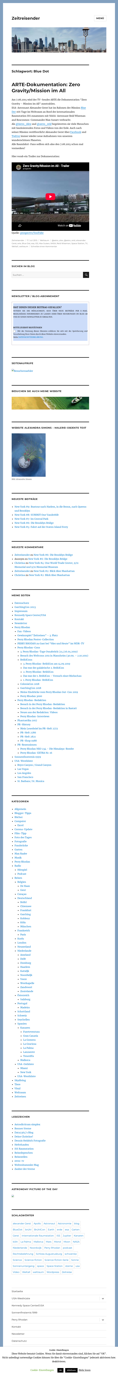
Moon (67, 1241)
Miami (24, 1068)
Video (16, 1272)
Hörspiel (22, 869)
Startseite (17, 1291)
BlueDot (17, 1229)
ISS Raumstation (24, 1148)
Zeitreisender (26, 18)
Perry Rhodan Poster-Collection (35, 639)
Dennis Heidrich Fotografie (30, 1140)
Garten (18, 849)
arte (19, 243)
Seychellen (23, 1019)
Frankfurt (25, 910)
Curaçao (21, 894)
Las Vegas (23, 769)
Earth (51, 1229)
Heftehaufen (22, 1144)
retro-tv (19, 1160)
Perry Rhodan (22, 627)
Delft (23, 958)
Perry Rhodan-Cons (28, 647)
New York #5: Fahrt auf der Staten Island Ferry (41, 526)
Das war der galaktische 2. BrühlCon (43, 667)
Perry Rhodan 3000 (31, 696)
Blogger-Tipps (23, 813)
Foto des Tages (23, 837)
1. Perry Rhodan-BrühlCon (38, 679)
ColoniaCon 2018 (29, 684)
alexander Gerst (22, 1223)
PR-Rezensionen (27, 744)
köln (15, 1241)
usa (78, 1266)
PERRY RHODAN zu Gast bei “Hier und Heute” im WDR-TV (50, 643)
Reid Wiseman (64, 243)
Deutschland (24, 898)
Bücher (19, 817)
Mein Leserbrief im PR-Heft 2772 (39, 728)
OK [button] (60, 1370)
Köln (23, 922)
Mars (48, 1241)
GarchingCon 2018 (30, 688)
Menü (100, 18)
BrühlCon (39, 1229)
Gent (23, 890)
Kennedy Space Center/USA (30, 615)
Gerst (16, 1235)
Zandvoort (26, 987)
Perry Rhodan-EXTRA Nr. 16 (36, 752)
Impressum (21, 611)
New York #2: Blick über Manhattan (54, 571)
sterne (69, 1266)
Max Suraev (44, 243)
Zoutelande (26, 991)
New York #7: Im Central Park (31, 518)
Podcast (21, 873)
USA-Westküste (24, 760)
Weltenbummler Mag (27, 1164)
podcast (67, 1247)
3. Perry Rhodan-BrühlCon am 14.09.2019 (46, 663)
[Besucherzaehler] (50, 371)
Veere (23, 979)
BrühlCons (26, 659)
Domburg (25, 962)
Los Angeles (24, 773)
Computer (20, 821)
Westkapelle (27, 983)
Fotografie (21, 841)
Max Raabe (21, 853)
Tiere (17, 1084)
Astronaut (49, 1223)
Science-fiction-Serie (56, 1260)
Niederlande (24, 950)
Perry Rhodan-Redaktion (31, 700)
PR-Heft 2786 (28, 732)
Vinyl (17, 1088)
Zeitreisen (20, 1096)
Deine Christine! (24, 1136)
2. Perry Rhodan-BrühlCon (38, 671)
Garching (25, 914)
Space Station (77, 243)
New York (25, 1072)
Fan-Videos (24, 631)
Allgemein (20, 809)
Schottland (23, 1011)
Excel (20, 825)
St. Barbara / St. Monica (30, 781)
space (40, 1266)
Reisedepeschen (24, 1152)
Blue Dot (26, 243)
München (25, 926)
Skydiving (20, 1080)
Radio (18, 865)
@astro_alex (57, 240)
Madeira (25, 1007)
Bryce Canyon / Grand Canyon (34, 764)
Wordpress (53, 1272)
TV (86, 243)
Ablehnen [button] (71, 1370)
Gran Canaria (30, 1035)
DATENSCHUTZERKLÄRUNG (30, 337)
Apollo (37, 1223)
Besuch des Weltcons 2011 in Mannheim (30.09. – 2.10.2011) (54, 655)
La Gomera (29, 1039)
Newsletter (21, 623)
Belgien (21, 881)
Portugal (22, 1003)
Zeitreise (67, 1272)
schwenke (71, 1254)
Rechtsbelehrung (23, 1254)
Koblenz (25, 918)
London (21, 942)
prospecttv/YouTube (32, 232)
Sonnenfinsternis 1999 (28, 756)
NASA (53, 243)
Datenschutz (22, 603)
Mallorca (25, 1060)
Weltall (15, 246)
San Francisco (25, 777)
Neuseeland (24, 946)
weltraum (23, 246)
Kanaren (25, 1027)
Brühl (23, 902)
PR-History (23, 724)
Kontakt (19, 619)
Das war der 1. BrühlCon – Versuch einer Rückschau (52, 675)
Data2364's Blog (24, 1132)
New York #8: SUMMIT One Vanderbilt (37, 514)
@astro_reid (44, 123)
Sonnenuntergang (23, 1266)
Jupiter (67, 1235)
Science (17, 1260)
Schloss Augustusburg (49, 1254)
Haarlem (25, 966)
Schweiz (22, 1015)
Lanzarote (29, 1052)
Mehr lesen (85, 1370)
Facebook (75, 132)
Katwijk (24, 971)
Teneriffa (28, 1056)
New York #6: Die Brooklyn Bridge (34, 522)
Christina (20, 562)
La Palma (28, 1047)
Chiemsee (25, 906)
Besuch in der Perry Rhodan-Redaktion (42, 704)
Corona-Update (23, 829)
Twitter (16, 136)
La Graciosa (29, 1043)
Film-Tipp (20, 833)
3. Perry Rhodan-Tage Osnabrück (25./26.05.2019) (49, 651)
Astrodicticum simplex (27, 1124)
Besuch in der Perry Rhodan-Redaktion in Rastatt (48, 708)
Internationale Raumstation (38, 1235)
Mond (57, 1241)
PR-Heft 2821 (28, 736)
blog (76, 1223)
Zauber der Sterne (25, 1168)
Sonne (75, 1260)
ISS (36, 243)
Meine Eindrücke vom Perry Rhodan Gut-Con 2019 (49, 692)
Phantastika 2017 (27, 720)
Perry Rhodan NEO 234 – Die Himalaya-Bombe (47, 748)
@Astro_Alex (23, 123)
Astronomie (64, 1223)
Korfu (20, 938)
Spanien (22, 1023)
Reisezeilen (21, 1156)
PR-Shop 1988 (28, 740)
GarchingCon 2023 (25, 607)
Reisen (18, 877)
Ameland (25, 954)
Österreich (23, 995)
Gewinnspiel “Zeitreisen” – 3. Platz (37, 635)
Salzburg (25, 999)
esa (32, 243)
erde (59, 1229)
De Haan (25, 886)
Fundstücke (21, 845)
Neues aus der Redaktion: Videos (39, 712)
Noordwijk (26, 975)
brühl (28, 1229)
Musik (18, 857)
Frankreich (23, 930)
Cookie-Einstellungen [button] (42, 1370)
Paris (23, 934)
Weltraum (44, 240)
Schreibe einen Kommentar (44, 246)
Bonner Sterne (23, 1128)
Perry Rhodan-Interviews (34, 716)
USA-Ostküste (25, 1064)
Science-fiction (33, 1260)
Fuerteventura (31, 1031)
